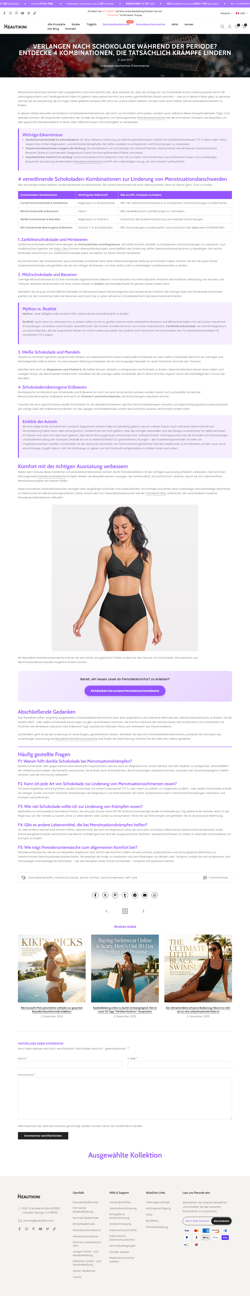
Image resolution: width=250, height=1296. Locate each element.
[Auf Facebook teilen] (95, 895)
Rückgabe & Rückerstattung (119, 1216)
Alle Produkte (56, 24)
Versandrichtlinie (120, 1202)
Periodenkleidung (157, 1227)
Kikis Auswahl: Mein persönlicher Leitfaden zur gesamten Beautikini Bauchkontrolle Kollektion (52, 1009)
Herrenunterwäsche (85, 1236)
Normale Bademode (85, 1218)
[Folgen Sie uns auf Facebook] (4, 13)
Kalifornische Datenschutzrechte (122, 1238)
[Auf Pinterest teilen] (115, 895)
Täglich (91, 24)
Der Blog (53, 29)
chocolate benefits (40, 877)
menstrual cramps (66, 877)
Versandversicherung (123, 1208)
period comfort (90, 877)
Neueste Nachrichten (117, 66)
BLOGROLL (152, 1221)
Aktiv (175, 24)
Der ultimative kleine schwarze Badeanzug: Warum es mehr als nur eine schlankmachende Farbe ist (198, 1009)
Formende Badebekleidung (83, 1209)
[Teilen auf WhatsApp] (155, 895)
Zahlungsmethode (158, 1202)
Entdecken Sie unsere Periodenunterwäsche (125, 691)
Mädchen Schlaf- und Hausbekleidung (87, 1263)
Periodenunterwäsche (150, 24)
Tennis (77, 1277)
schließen (244, 4)
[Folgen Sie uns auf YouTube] (22, 13)
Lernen (188, 24)
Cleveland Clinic (156, 493)
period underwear (112, 877)
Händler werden (119, 1252)
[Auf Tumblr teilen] (125, 895)
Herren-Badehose (84, 1271)
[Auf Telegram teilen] (135, 895)
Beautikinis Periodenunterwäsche (76, 739)
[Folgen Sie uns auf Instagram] (10, 13)
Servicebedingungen (122, 1246)
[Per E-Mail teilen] (145, 895)
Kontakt (70, 29)
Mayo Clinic (61, 248)
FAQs (149, 1214)
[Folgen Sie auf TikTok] (34, 13)
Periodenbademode (117, 24)
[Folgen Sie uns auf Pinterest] (16, 13)
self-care (131, 877)
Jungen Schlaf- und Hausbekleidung (85, 1253)
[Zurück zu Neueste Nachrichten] (125, 911)
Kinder (76, 24)
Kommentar (27, 1075)
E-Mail (132, 1058)
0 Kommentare (218, 877)
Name (23, 1058)
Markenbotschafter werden (121, 1259)
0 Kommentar (140, 66)
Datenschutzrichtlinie (123, 1230)
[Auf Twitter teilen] (105, 895)
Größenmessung (120, 1224)
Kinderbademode (84, 1224)
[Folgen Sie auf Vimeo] (28, 13)
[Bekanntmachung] (69, 4)
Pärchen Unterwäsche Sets (87, 1244)
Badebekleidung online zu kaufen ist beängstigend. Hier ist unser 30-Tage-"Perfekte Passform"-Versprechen (125, 1009)
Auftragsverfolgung (158, 1208)
